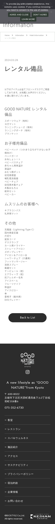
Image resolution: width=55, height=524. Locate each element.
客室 (10, 419)
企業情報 (13, 491)
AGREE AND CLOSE (19, 14)
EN (23, 362)
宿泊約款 (13, 482)
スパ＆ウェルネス (18, 437)
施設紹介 (13, 446)
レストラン (14, 428)
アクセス (13, 455)
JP (30, 362)
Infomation (19, 35)
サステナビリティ (18, 464)
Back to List (27, 318)
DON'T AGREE (40, 14)
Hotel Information (37, 35)
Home (7, 35)
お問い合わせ (15, 500)
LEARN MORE (28, 19)
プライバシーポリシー (21, 473)
